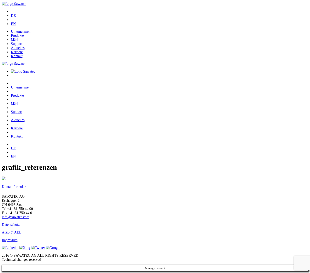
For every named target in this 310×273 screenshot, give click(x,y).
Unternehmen (20, 31)
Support (16, 44)
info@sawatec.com (15, 217)
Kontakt (16, 56)
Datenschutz (11, 224)
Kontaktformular (14, 187)
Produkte (17, 35)
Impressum (9, 240)
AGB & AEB (12, 232)
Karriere (17, 52)
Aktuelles (18, 48)
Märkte (16, 40)
